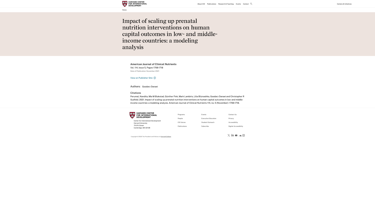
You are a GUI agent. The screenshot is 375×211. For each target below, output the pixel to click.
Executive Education (208, 118)
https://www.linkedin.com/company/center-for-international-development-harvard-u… (232, 135)
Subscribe (205, 126)
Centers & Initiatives (344, 4)
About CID (201, 4)
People (180, 118)
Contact (246, 4)
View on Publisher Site (141, 78)
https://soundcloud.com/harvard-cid (240, 136)
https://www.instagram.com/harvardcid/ (243, 135)
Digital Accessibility (236, 126)
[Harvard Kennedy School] (137, 4)
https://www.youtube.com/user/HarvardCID (236, 135)
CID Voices (182, 122)
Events (238, 4)
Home (124, 10)
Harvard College (166, 136)
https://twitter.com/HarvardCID (229, 135)
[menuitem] (201, 5)
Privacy (231, 118)
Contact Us (233, 114)
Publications (211, 4)
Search (251, 4)
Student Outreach (207, 122)
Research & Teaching (226, 4)
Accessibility (233, 122)
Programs (181, 114)
